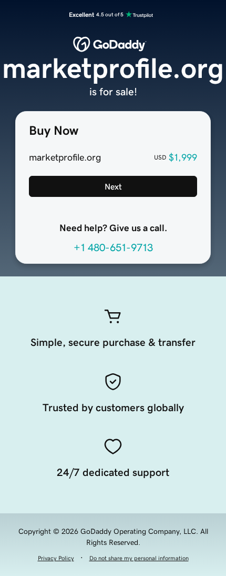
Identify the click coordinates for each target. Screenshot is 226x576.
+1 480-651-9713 (113, 247)
